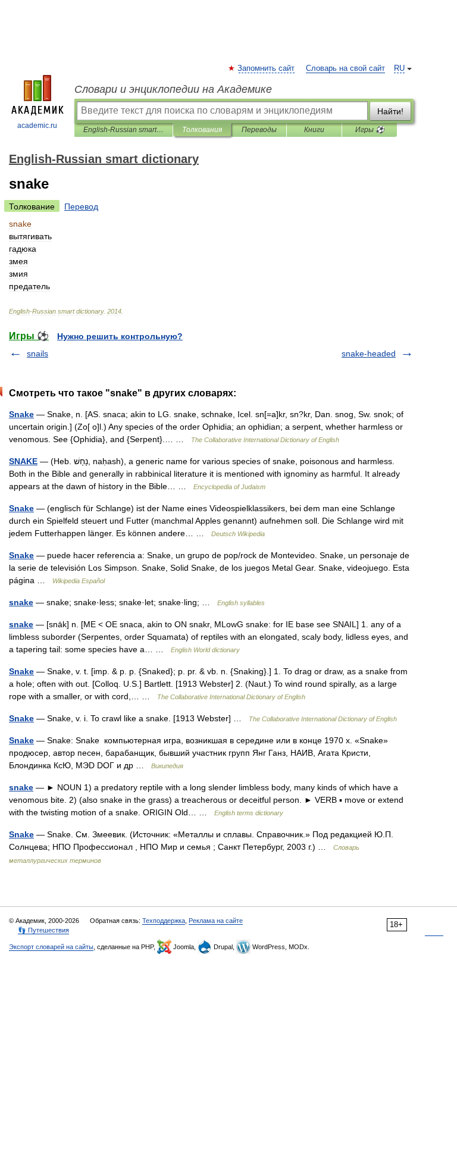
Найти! (390, 111)
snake (21, 602)
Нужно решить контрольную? (120, 336)
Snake (21, 414)
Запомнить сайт (267, 68)
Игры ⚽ (369, 130)
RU (399, 68)
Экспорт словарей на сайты (51, 946)
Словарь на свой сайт (345, 68)
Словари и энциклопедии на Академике (173, 89)
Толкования (202, 130)
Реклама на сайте (216, 920)
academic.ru (37, 125)
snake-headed (369, 353)
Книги (314, 130)
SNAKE (23, 461)
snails (37, 353)
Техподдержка (163, 920)
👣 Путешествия (43, 930)
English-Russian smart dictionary (123, 130)
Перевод (81, 206)
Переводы (259, 130)
